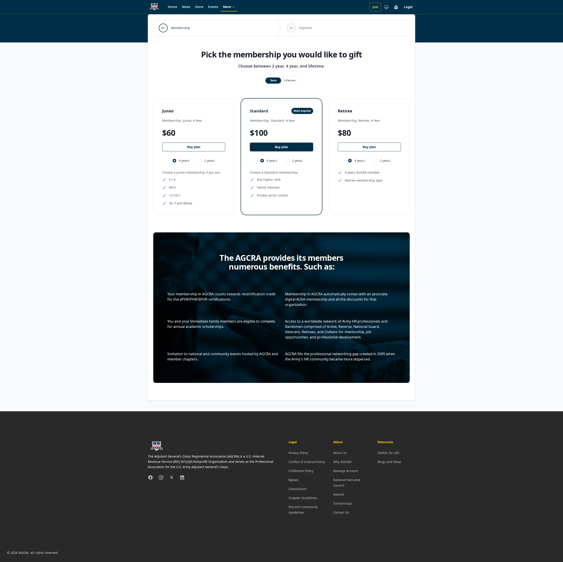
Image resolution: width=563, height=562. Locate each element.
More (227, 7)
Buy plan (193, 147)
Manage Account (345, 471)
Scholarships (342, 503)
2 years (209, 160)
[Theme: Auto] (386, 7)
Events (213, 7)
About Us (340, 453)
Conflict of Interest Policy (307, 462)
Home (172, 7)
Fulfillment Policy (301, 471)
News (186, 7)
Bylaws (294, 480)
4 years (184, 160)
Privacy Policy (298, 453)
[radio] (273, 80)
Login (408, 7)
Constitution (298, 489)
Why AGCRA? (342, 462)
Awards (338, 494)
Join (375, 7)
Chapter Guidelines (303, 498)
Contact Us (341, 512)
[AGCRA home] (154, 7)
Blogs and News (389, 462)
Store (199, 7)
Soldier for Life (388, 453)
